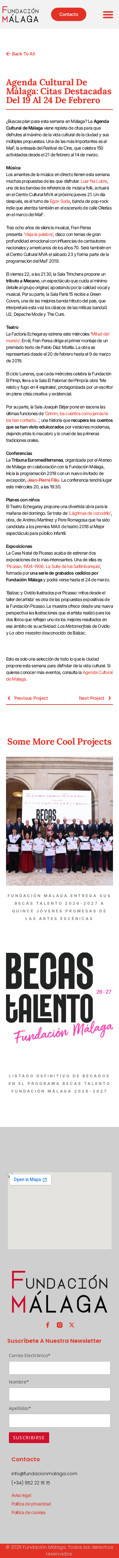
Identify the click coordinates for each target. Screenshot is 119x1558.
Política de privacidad (31, 1503)
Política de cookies (28, 1512)
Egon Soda (60, 201)
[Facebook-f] (47, 1325)
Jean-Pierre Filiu (43, 480)
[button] (108, 14)
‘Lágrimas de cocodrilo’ (89, 513)
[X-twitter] (72, 1325)
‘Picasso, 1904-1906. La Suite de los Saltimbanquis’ (53, 566)
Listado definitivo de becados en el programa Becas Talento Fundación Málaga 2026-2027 (60, 1083)
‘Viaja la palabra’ (38, 234)
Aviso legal (21, 1495)
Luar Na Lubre (94, 181)
